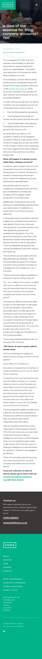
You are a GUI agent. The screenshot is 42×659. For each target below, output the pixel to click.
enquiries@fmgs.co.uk (15, 522)
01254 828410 (11, 518)
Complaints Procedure (14, 582)
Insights (7, 571)
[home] (8, 5)
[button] (36, 5)
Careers (7, 567)
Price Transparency (13, 579)
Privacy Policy (10, 590)
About (6, 556)
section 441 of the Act (18, 89)
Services (7, 560)
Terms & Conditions (13, 586)
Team (5, 563)
